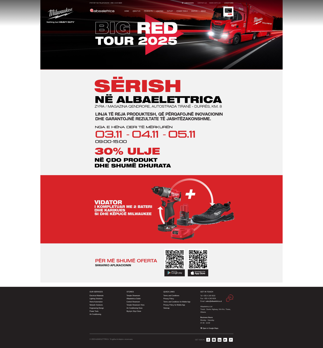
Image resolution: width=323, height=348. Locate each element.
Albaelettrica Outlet (134, 299)
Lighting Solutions (96, 299)
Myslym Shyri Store (134, 311)
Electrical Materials (97, 296)
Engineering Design (97, 308)
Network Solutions (96, 305)
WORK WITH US (214, 3)
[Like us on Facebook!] (208, 340)
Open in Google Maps (210, 328)
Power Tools (94, 311)
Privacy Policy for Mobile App (174, 305)
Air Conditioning (95, 314)
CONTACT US (202, 3)
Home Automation (96, 302)
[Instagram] (214, 340)
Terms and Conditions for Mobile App (176, 302)
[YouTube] (225, 340)
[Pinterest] (231, 340)
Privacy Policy (168, 299)
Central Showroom (133, 302)
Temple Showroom (133, 296)
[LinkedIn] (219, 340)
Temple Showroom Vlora (135, 305)
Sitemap (166, 308)
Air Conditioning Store (134, 308)
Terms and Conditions (171, 296)
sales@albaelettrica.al (214, 301)
